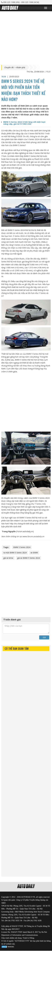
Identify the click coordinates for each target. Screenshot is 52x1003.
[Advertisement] (26, 37)
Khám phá (20, 67)
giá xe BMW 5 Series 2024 (28, 558)
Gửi (44, 637)
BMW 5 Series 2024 (21, 547)
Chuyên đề (9, 67)
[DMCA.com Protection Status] (8, 946)
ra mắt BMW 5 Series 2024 (15, 552)
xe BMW (34, 552)
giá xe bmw (8, 558)
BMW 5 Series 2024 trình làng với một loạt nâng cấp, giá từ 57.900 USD (24, 123)
